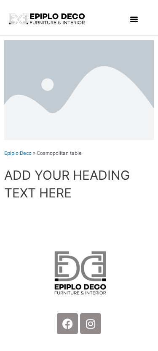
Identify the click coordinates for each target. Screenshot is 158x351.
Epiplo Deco (18, 153)
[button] (134, 19)
